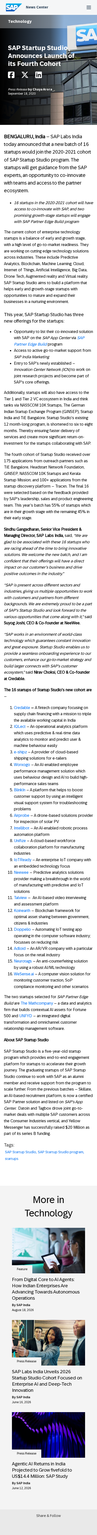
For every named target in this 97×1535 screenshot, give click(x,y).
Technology (20, 21)
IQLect (20, 726)
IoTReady (22, 860)
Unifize (20, 841)
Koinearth (22, 910)
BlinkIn (19, 790)
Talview (20, 898)
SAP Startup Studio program (60, 1152)
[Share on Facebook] (11, 76)
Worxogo (22, 765)
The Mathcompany (37, 1003)
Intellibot (21, 828)
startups (11, 1159)
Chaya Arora (42, 89)
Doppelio (22, 929)
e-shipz (20, 752)
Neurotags (23, 961)
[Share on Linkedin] (38, 76)
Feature (22, 1269)
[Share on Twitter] (25, 76)
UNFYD (25, 1016)
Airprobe (21, 815)
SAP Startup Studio (20, 1152)
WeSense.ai (24, 974)
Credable (22, 708)
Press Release (18, 89)
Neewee (21, 872)
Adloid (20, 948)
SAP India (23, 1305)
